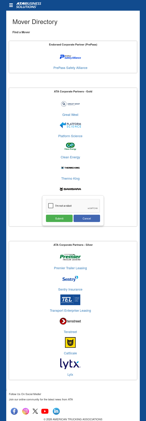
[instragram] (25, 411)
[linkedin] (56, 411)
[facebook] (14, 411)
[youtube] (45, 411)
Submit (59, 218)
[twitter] (35, 411)
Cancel (87, 218)
